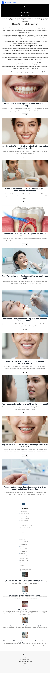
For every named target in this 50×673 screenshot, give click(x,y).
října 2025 (23, 563)
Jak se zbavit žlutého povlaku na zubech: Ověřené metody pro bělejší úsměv (25, 190)
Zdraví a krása (24, 516)
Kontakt (25, 666)
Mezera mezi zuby (25, 15)
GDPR (25, 663)
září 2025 (22, 565)
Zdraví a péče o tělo (25, 527)
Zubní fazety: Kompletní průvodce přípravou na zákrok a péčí (25, 277)
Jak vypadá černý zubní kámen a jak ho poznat (25, 610)
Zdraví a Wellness (24, 530)
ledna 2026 (23, 556)
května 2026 (23, 546)
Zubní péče (23, 511)
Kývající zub (25, 6)
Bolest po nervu (25, 9)
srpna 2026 (23, 539)
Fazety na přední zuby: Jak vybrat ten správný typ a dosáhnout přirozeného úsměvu (25, 488)
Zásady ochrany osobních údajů (25, 661)
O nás (25, 657)
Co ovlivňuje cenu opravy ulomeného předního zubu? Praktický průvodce (25, 626)
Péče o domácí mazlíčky (26, 525)
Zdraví (22, 532)
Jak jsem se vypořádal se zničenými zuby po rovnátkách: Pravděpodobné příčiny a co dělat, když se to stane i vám (25, 641)
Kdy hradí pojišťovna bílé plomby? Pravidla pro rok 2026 (25, 404)
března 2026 (23, 551)
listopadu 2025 (24, 560)
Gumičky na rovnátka (25, 12)
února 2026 (23, 553)
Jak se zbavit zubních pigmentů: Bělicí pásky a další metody (25, 105)
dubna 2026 (23, 548)
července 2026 (24, 541)
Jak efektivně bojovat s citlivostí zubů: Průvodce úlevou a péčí (25, 595)
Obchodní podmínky (25, 659)
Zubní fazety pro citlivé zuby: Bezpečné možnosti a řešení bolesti (25, 234)
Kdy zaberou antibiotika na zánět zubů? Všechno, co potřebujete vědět (25, 580)
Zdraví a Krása (24, 520)
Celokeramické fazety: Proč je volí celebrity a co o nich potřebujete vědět (25, 147)
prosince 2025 (24, 558)
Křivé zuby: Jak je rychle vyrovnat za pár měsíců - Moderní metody (25, 362)
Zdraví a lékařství (24, 518)
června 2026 (23, 544)
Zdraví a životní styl (25, 523)
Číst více (25, 114)
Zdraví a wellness (24, 513)
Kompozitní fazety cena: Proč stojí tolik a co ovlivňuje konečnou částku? (25, 320)
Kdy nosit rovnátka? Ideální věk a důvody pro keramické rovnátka (25, 445)
